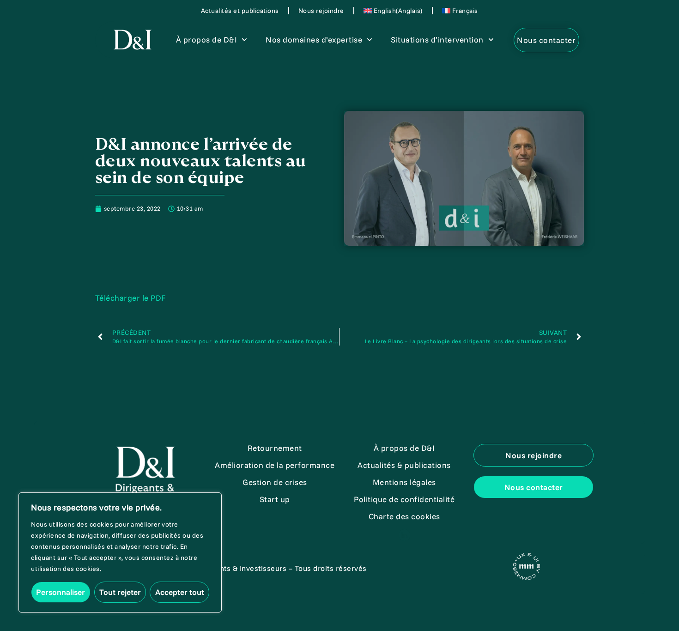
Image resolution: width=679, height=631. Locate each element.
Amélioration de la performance (274, 465)
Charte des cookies (404, 516)
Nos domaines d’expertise (314, 39)
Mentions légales (404, 482)
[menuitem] (393, 10)
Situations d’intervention (437, 39)
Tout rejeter (120, 592)
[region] (120, 552)
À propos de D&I (206, 39)
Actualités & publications (404, 465)
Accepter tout (179, 592)
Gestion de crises (274, 482)
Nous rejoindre (321, 10)
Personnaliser (60, 592)
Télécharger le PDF (130, 298)
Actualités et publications (240, 10)
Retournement (275, 448)
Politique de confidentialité (404, 499)
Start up (275, 499)
